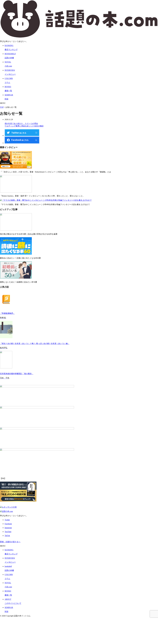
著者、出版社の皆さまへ (10, 542)
